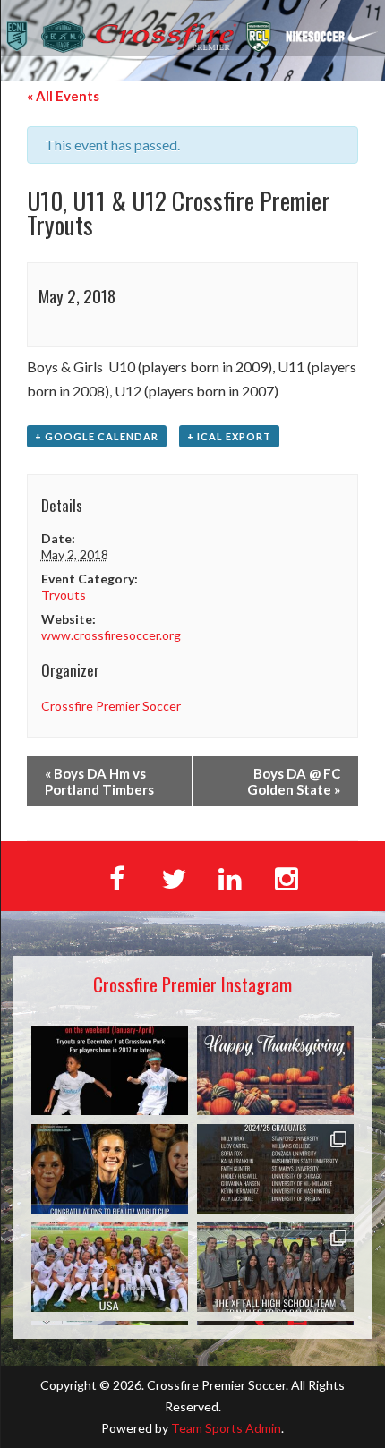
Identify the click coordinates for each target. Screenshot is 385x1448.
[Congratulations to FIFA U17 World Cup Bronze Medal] (109, 1169)
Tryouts (63, 594)
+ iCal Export (229, 436)
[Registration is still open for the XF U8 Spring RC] (109, 1070)
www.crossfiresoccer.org (111, 635)
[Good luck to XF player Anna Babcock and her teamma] (109, 1267)
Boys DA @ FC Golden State (293, 781)
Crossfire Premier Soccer (111, 705)
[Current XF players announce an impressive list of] (275, 1169)
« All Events (63, 96)
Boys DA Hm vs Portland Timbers (99, 781)
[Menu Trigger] (346, 95)
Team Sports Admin (226, 1427)
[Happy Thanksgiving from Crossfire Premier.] (275, 1070)
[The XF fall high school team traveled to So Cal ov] (275, 1267)
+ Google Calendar (96, 436)
